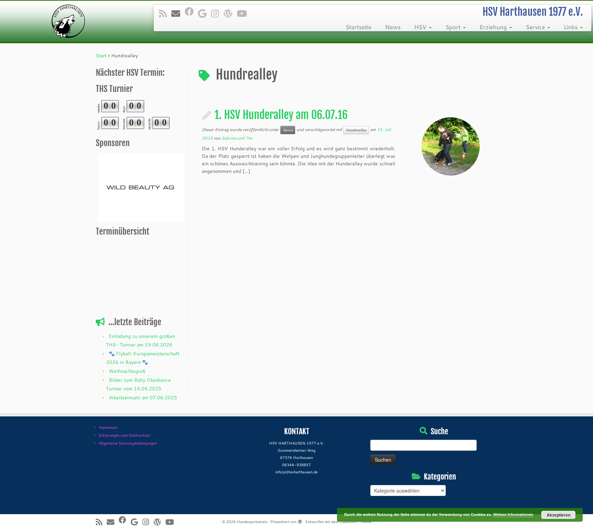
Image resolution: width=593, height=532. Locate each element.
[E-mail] (178, 13)
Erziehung (494, 27)
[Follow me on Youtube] (244, 13)
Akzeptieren (558, 515)
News (392, 27)
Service (536, 27)
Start (101, 55)
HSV (421, 27)
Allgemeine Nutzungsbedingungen (128, 443)
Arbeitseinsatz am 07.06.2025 (143, 397)
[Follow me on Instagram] (217, 13)
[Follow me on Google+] (204, 13)
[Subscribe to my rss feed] (165, 13)
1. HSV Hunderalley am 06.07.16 (281, 115)
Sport (453, 27)
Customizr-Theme (355, 521)
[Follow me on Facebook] (191, 11)
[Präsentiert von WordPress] (300, 520)
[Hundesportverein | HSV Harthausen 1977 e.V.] (68, 21)
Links (571, 27)
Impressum (108, 427)
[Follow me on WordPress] (230, 13)
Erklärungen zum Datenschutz (124, 435)
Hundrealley (356, 130)
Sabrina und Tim (237, 138)
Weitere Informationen (513, 514)
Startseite (358, 27)
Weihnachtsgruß (127, 371)
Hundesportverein (252, 521)
